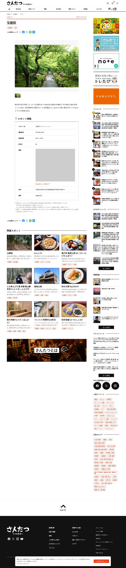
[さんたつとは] (47, 350)
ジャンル (51, 548)
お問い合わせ (99, 553)
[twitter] (13, 539)
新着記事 (51, 528)
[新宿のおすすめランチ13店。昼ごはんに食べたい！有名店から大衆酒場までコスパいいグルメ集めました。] (106, 163)
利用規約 (98, 545)
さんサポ (75, 532)
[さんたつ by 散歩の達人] (20, 3)
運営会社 (98, 538)
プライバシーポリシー (102, 549)
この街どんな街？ (54, 540)
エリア (74, 544)
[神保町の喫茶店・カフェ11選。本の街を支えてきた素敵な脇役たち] (106, 200)
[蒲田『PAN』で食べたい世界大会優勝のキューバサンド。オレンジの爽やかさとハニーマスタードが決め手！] (106, 144)
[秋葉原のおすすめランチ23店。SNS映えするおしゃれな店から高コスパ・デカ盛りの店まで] (106, 182)
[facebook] (9, 539)
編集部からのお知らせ (102, 535)
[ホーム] (9, 9)
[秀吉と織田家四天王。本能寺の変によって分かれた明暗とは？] (106, 116)
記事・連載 (52, 532)
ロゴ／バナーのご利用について (104, 542)
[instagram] (17, 539)
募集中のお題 (76, 528)
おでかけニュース (54, 544)
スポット (75, 536)
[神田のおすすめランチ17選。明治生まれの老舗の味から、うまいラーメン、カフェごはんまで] (106, 191)
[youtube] (22, 539)
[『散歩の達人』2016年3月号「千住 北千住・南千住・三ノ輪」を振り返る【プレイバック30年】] (106, 172)
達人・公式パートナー (78, 540)
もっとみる (106, 268)
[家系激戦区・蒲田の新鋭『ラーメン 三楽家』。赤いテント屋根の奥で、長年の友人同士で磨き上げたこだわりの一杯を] (106, 134)
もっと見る (106, 375)
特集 (50, 536)
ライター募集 (99, 531)
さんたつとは (99, 528)
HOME (8, 14)
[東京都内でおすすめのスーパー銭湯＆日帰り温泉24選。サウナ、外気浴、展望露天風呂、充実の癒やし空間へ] (106, 153)
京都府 (15, 14)
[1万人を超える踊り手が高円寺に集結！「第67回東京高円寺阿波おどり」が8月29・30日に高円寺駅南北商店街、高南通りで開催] (106, 125)
